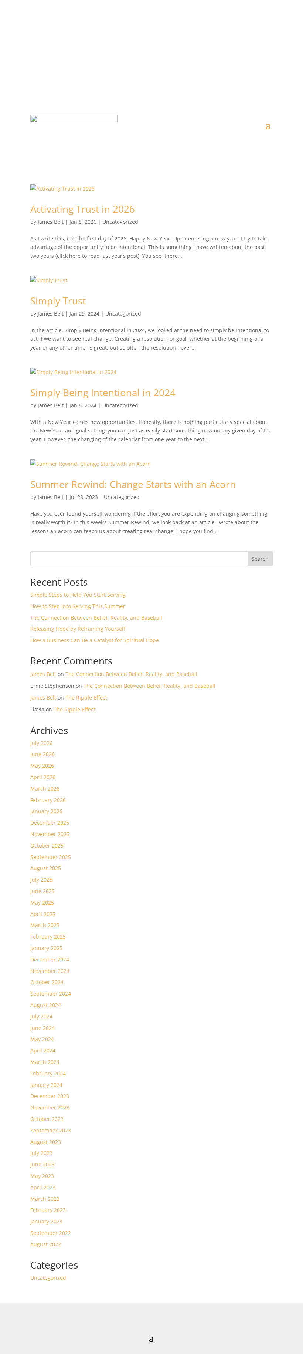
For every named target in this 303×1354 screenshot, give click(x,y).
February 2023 (48, 1209)
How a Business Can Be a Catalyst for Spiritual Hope (94, 640)
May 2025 (42, 902)
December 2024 (49, 959)
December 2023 (49, 1095)
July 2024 (41, 1016)
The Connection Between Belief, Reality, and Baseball (96, 617)
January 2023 (46, 1221)
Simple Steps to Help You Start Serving (78, 594)
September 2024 (50, 993)
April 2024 (42, 1050)
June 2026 (42, 754)
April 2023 (42, 1187)
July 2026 (41, 743)
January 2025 (46, 947)
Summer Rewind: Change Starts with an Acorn (133, 484)
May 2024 (42, 1039)
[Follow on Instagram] (159, 47)
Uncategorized (120, 221)
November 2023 (49, 1107)
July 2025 (41, 879)
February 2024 (48, 1073)
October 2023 (47, 1118)
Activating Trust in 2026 (82, 209)
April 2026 (42, 777)
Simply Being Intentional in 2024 (103, 392)
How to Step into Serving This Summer (77, 606)
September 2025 (50, 856)
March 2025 (44, 925)
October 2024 (47, 982)
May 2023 (42, 1175)
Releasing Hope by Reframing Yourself (77, 628)
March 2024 (44, 1061)
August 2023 (45, 1141)
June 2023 (42, 1164)
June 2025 (42, 891)
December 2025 (49, 822)
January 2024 (46, 1084)
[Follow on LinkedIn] (174, 47)
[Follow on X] (144, 47)
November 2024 (49, 970)
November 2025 (49, 834)
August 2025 (45, 868)
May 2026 (42, 765)
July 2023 (41, 1152)
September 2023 (50, 1130)
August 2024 (45, 1004)
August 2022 (45, 1244)
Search (260, 558)
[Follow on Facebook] (129, 47)
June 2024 (42, 1027)
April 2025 (42, 913)
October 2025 (47, 845)
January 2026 (46, 811)
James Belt (51, 221)
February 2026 (48, 800)
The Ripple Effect (86, 697)
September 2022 (50, 1232)
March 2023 (44, 1198)
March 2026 (44, 788)
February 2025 (48, 936)
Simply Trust (58, 300)
